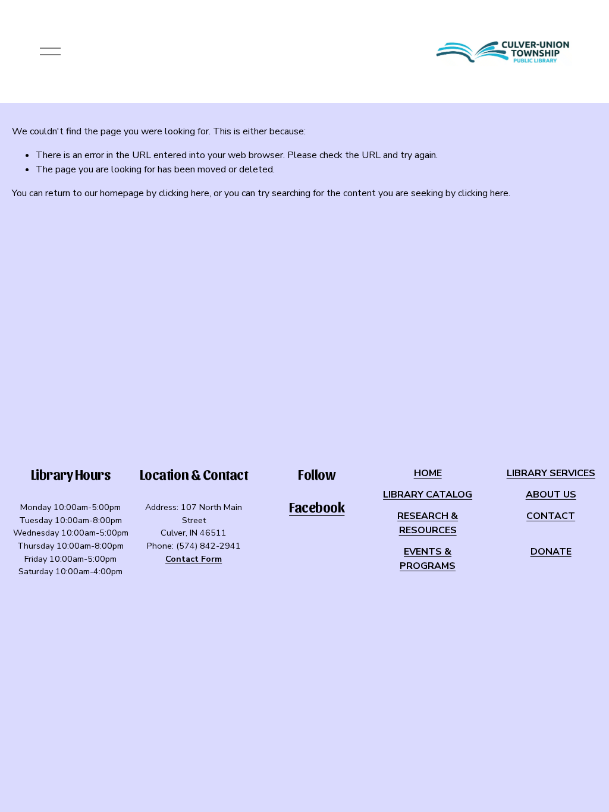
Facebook (316, 507)
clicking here (184, 193)
